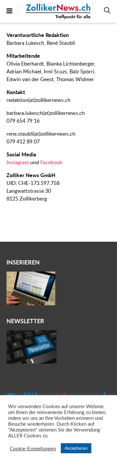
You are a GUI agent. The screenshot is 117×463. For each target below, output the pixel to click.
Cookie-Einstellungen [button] (33, 448)
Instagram (17, 162)
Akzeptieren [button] (76, 448)
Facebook (51, 162)
